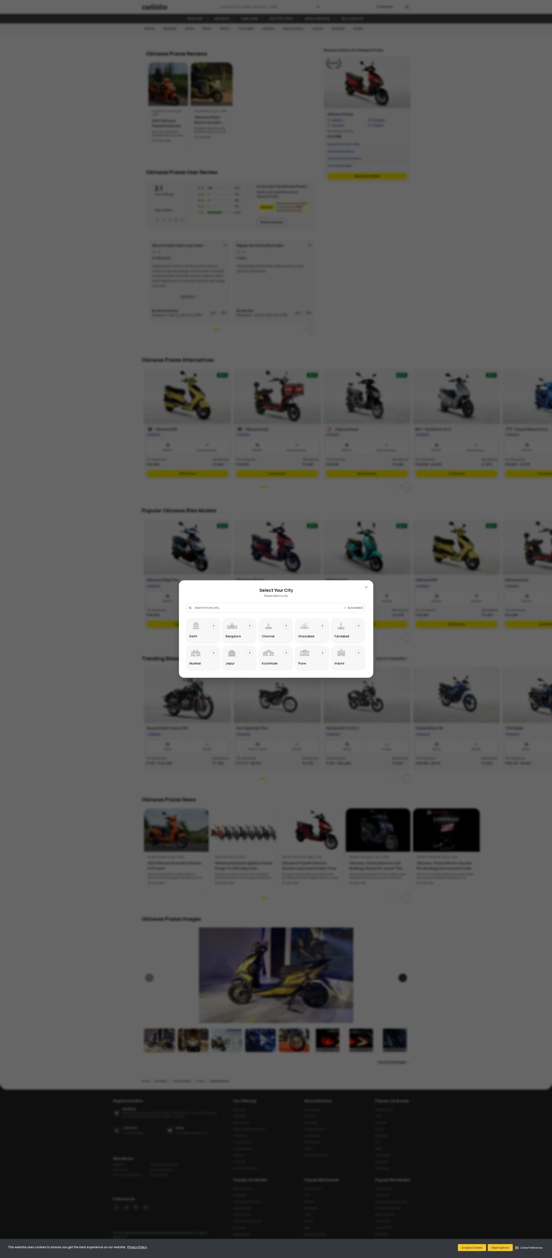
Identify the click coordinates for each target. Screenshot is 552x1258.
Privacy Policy (137, 1247)
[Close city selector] (366, 587)
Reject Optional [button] (500, 1248)
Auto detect (355, 608)
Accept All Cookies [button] (472, 1248)
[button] (528, 1247)
